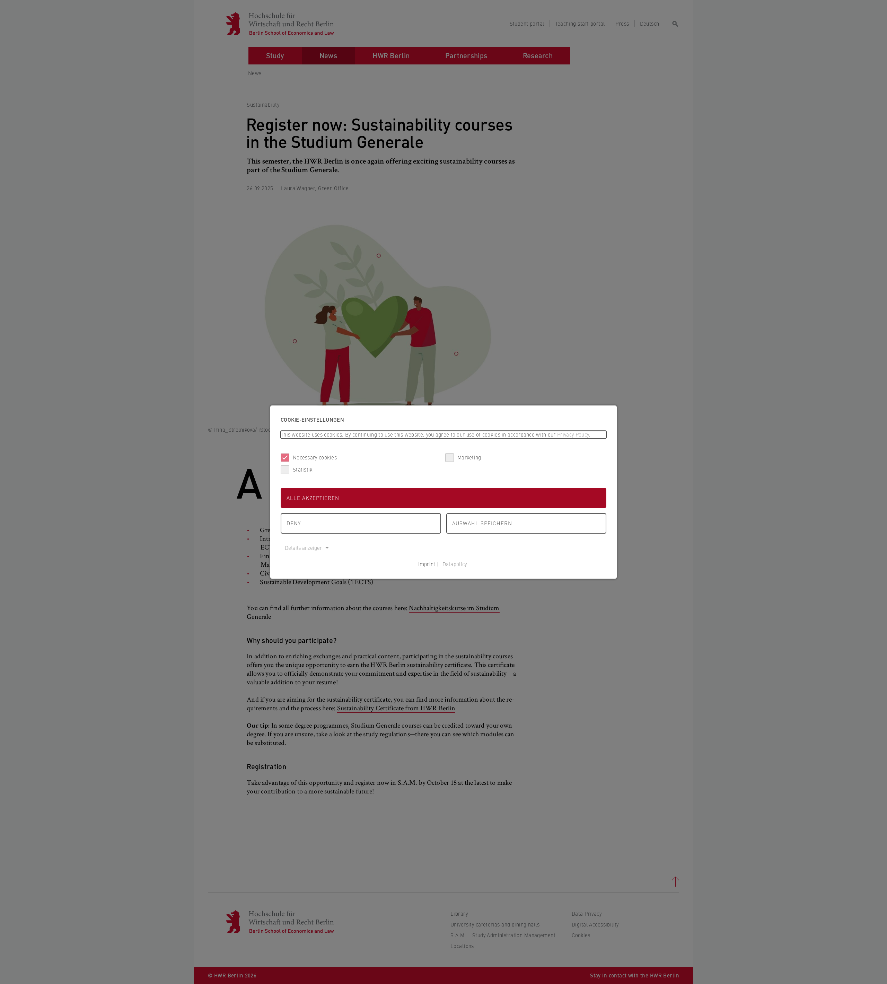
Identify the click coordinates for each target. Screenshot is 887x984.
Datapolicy (454, 564)
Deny (294, 523)
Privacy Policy (573, 434)
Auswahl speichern (482, 523)
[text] (443, 435)
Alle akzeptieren (313, 497)
